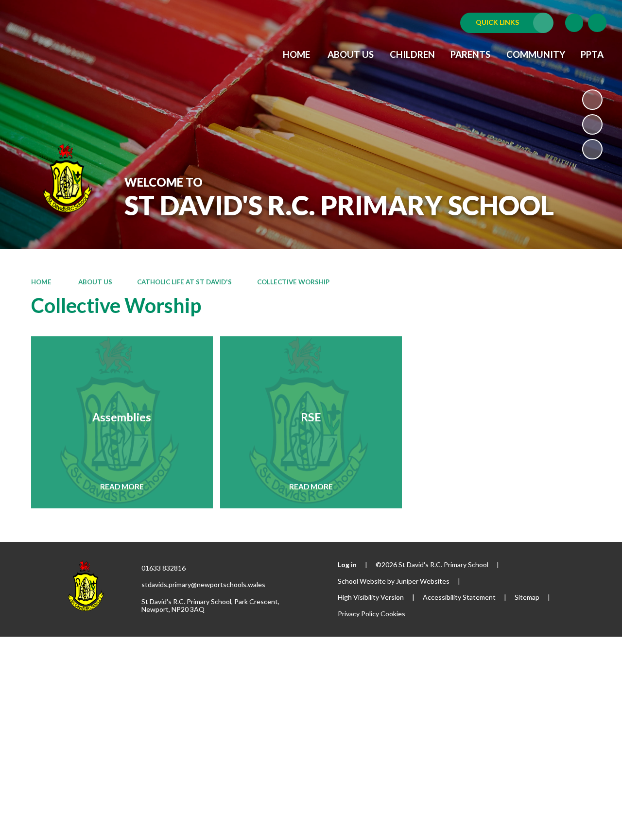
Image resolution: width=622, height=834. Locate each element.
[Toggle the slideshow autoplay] (592, 99)
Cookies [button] (392, 613)
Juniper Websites (422, 581)
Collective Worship (293, 282)
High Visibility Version (371, 597)
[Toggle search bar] (597, 23)
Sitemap (527, 597)
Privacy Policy (358, 613)
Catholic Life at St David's (184, 282)
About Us (94, 282)
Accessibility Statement (459, 597)
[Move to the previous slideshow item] (592, 124)
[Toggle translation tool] (574, 23)
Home (41, 282)
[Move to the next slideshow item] (592, 149)
